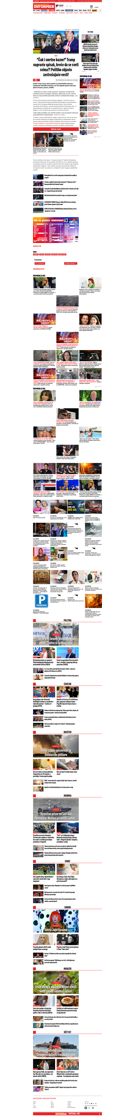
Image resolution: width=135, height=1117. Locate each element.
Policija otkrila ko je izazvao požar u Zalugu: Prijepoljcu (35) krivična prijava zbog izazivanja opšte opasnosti (60, 854)
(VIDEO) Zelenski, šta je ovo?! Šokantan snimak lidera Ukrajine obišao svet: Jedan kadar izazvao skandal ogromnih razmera (90, 47)
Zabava (80, 10)
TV (33, 1104)
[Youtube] (91, 1103)
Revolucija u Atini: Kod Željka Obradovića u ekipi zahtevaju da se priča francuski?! (67, 879)
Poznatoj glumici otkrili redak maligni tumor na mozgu (42, 948)
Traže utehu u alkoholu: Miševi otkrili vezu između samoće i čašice (56, 989)
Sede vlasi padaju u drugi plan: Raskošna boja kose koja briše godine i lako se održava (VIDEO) (42, 1010)
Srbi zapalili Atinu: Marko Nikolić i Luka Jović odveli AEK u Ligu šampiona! (43, 879)
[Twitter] (87, 1103)
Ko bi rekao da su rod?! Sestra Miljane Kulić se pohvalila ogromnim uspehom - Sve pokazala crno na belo (68, 1074)
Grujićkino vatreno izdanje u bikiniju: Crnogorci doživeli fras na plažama (56, 1053)
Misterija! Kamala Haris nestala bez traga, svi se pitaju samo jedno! (60, 195)
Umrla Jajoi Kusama (56, 930)
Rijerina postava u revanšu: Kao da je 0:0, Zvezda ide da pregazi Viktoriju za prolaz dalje (59, 893)
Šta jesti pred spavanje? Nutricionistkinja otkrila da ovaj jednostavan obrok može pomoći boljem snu (61, 1025)
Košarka (59, 874)
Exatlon (35, 696)
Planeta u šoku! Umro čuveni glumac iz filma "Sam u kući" (68, 948)
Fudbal (35, 874)
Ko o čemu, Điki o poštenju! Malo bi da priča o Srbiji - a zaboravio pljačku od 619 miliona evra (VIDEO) (59, 670)
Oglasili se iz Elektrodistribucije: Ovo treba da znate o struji (58, 787)
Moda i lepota (36, 1005)
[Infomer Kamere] (60, 6)
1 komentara (41, 263)
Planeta (76, 10)
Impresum (69, 1106)
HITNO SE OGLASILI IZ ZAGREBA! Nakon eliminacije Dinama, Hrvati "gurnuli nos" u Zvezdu (60, 210)
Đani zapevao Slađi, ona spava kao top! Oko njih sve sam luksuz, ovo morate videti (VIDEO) (43, 1074)
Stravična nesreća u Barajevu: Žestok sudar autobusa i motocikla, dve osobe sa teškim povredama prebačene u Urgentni (43, 838)
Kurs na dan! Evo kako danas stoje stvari (67, 773)
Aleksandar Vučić (38, 13)
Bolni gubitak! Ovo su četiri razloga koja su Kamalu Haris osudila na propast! (60, 177)
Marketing (69, 1101)
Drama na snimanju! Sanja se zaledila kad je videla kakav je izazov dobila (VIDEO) (60, 718)
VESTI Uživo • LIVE (74, 1114)
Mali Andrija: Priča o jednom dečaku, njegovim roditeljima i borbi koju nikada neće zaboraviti (78, 1)
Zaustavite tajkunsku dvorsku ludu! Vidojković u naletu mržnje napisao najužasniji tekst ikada (61, 677)
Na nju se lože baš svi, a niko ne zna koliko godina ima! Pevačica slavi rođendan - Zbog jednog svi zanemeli (60, 1082)
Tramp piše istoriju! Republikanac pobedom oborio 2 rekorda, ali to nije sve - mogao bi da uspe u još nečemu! (61, 190)
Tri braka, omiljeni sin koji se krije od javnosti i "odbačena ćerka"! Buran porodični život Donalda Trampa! (60, 183)
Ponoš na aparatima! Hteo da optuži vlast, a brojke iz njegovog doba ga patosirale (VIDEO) (67, 662)
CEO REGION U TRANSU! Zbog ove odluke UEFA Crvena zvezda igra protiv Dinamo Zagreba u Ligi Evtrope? (60, 203)
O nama (69, 1103)
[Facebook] (85, 1103)
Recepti (76, 13)
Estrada (56, 1046)
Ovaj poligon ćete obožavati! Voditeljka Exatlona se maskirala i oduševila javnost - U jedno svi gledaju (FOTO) (43, 703)
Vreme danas (47, 13)
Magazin (84, 10)
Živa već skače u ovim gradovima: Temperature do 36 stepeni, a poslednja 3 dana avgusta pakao (43, 774)
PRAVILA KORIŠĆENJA (71, 1107)
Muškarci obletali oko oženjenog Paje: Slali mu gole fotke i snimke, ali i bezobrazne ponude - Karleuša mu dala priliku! (61, 712)
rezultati (48, 254)
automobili (62, 13)
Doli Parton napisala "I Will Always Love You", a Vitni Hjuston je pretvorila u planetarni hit (59, 962)
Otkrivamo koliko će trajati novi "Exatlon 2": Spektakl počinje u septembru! (59, 725)
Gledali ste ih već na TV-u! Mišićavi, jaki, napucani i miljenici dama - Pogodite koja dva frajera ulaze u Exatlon (67, 703)
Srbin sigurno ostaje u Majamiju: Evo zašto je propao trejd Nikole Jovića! (59, 887)
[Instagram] (89, 1103)
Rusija (81, 13)
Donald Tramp (88, 13)
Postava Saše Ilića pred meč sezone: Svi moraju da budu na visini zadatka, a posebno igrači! (59, 900)
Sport (52, 1101)
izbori (42, 254)
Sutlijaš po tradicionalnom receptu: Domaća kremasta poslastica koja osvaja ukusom (67, 1010)
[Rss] (94, 1103)
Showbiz (56, 926)
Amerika (36, 254)
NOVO (34, 10)
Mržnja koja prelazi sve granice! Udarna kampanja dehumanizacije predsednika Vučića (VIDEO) (43, 662)
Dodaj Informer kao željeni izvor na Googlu (68, 80)
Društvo (58, 10)
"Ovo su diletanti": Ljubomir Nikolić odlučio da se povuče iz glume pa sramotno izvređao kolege (38, 1)
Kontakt (69, 1104)
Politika (38, 10)
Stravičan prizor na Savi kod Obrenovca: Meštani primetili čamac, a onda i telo (56, 816)
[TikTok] (96, 1103)
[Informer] (67, 6)
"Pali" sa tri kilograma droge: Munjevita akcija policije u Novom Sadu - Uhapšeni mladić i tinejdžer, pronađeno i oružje (67, 838)
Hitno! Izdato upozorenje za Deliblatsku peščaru (56, 753)
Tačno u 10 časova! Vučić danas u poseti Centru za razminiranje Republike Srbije (56, 641)
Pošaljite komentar (70, 263)
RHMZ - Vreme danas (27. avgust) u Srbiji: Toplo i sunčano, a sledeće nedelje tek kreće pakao (60, 782)
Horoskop (55, 13)
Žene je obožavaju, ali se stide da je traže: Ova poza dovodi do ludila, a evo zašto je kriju (61, 1018)
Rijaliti (58, 1069)
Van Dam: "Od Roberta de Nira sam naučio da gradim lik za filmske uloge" (60, 955)
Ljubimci (56, 983)
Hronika (62, 10)
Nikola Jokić (69, 13)
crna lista (55, 254)
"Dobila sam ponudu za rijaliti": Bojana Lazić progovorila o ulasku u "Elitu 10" (60, 1088)
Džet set (89, 10)
